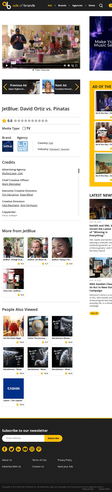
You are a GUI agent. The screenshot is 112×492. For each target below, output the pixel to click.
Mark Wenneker (11, 184)
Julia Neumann (10, 205)
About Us (7, 460)
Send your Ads (65, 467)
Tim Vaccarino (10, 195)
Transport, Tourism (59, 150)
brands (24, 5)
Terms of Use (39, 460)
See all (94, 313)
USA (51, 143)
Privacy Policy (65, 460)
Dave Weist (26, 195)
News (92, 6)
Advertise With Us (11, 467)
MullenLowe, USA (12, 174)
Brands (62, 6)
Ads (50, 6)
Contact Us (38, 467)
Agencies (77, 6)
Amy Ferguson (28, 205)
